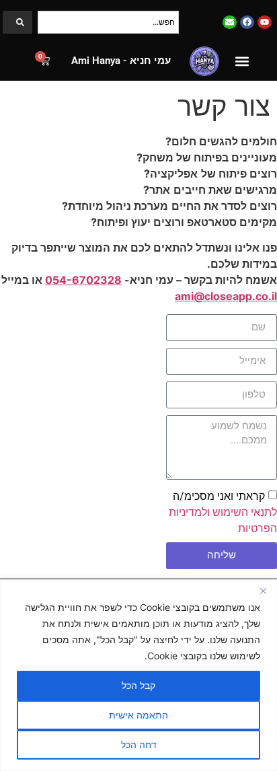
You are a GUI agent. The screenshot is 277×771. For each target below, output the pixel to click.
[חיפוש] (17, 22)
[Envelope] (230, 22)
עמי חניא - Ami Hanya (121, 60)
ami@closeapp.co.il (226, 296)
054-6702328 (83, 280)
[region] (138, 675)
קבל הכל (138, 685)
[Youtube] (265, 22)
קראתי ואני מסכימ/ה (223, 511)
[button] (242, 61)
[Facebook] (247, 22)
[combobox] (108, 22)
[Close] (263, 591)
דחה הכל (139, 744)
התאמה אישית (138, 715)
